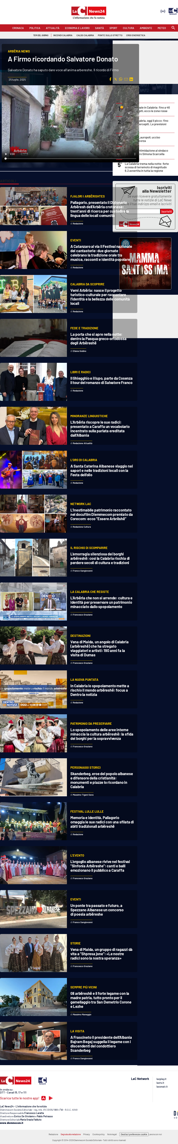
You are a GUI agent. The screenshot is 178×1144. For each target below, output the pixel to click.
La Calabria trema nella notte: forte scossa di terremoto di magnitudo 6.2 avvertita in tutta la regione (147, 167)
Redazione (53, 1134)
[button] (110, 79)
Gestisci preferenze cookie (134, 1134)
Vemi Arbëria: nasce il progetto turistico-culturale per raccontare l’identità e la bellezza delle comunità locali (100, 296)
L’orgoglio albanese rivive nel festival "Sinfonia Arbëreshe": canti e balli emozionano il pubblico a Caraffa (100, 865)
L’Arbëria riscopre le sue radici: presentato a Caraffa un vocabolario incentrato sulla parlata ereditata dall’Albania (100, 428)
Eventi (75, 240)
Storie (75, 943)
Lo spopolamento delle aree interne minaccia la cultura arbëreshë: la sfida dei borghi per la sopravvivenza (101, 734)
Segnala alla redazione (71, 1134)
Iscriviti (166, 211)
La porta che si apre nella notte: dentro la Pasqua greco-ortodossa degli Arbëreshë (98, 338)
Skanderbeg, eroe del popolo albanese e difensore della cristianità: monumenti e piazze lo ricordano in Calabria (101, 780)
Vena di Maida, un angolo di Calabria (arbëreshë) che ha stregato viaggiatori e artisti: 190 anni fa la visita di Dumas (99, 648)
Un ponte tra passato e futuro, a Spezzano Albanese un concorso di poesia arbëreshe (97, 909)
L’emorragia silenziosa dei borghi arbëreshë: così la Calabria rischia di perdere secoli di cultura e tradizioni (100, 558)
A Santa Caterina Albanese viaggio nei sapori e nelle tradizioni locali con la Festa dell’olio (101, 470)
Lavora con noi (155, 1134)
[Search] (173, 28)
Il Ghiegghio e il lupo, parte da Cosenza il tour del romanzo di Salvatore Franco (101, 380)
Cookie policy (98, 1134)
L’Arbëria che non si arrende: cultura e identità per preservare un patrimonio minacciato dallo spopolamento (101, 602)
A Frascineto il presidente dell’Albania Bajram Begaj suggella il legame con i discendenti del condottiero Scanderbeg (101, 1043)
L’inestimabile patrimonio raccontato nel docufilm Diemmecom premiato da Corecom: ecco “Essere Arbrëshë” (101, 514)
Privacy (86, 1134)
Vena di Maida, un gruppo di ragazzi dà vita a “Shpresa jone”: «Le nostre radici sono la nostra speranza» (101, 953)
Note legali (112, 1134)
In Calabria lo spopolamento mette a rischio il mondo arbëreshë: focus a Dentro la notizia (99, 690)
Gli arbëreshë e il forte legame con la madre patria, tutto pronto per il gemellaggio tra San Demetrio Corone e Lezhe (100, 1000)
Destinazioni (80, 636)
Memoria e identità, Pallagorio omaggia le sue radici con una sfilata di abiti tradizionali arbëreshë (102, 821)
